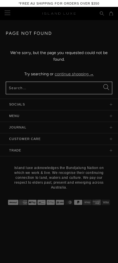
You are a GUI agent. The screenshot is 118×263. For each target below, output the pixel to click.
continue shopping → (74, 74)
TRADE (15, 150)
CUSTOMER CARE (25, 139)
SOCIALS (17, 104)
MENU (14, 116)
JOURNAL (17, 127)
